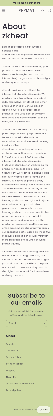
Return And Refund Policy (20, 383)
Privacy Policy (13, 357)
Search (10, 344)
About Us (11, 377)
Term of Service (15, 363)
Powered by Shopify (32, 409)
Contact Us (12, 350)
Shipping (10, 370)
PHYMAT (22, 409)
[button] (3, 10)
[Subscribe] (43, 323)
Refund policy (13, 390)
